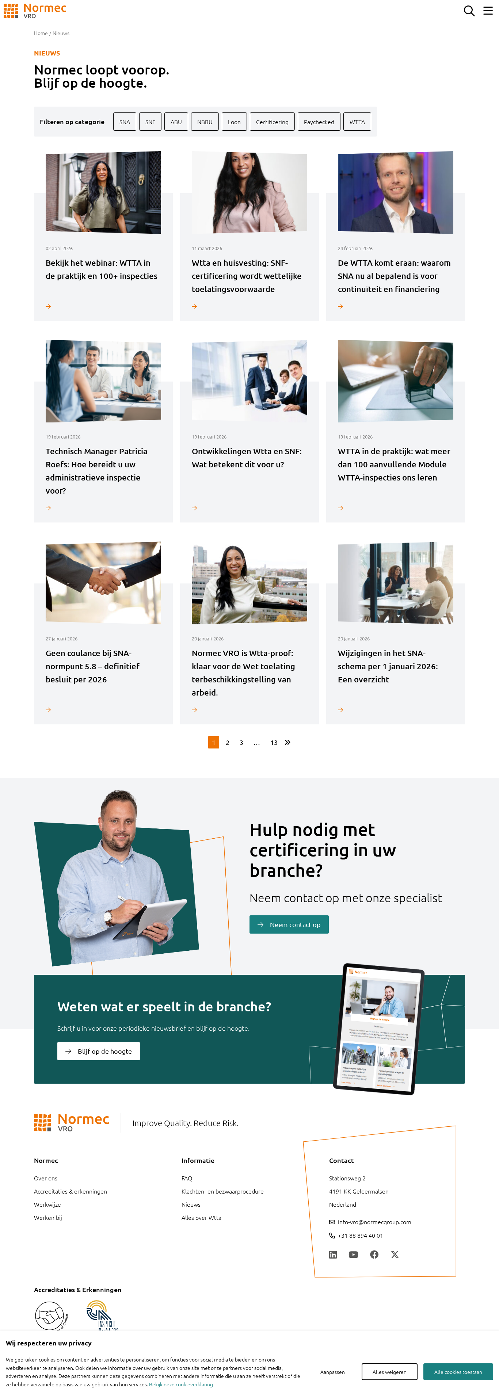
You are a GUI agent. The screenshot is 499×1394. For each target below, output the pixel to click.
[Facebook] (374, 1255)
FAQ (187, 1178)
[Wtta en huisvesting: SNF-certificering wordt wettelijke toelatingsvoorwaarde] (249, 306)
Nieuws (191, 1204)
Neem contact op (295, 924)
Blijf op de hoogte (105, 1051)
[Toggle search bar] (469, 11)
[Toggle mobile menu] (488, 11)
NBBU (205, 122)
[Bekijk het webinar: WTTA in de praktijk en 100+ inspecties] (103, 306)
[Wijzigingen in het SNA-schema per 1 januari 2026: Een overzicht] (395, 709)
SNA (124, 122)
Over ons (45, 1178)
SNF (150, 122)
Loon (234, 122)
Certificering (272, 122)
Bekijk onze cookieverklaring (181, 1384)
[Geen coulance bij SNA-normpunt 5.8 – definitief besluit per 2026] (103, 709)
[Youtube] (353, 1255)
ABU (176, 122)
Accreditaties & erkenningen (70, 1191)
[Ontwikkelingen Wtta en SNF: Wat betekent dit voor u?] (249, 508)
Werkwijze (47, 1204)
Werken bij (48, 1217)
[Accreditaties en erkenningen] (51, 1317)
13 (274, 742)
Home (41, 32)
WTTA (357, 122)
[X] (395, 1255)
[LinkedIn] (333, 1255)
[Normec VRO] (35, 11)
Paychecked (319, 122)
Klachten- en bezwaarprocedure (223, 1191)
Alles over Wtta (201, 1217)
